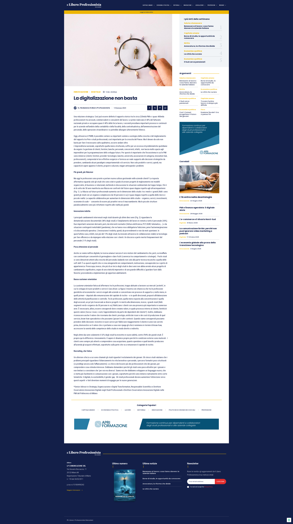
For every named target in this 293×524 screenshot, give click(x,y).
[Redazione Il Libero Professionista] (76, 107)
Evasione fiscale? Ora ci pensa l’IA (210, 113)
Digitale (96, 92)
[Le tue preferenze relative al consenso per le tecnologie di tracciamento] (289, 520)
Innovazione (81, 92)
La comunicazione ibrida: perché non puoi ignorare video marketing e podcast (198, 231)
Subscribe (220, 481)
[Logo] (90, 5)
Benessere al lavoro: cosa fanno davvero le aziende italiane (198, 27)
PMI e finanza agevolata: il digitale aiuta (196, 209)
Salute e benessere (193, 23)
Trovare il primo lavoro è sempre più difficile (209, 103)
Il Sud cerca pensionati (194, 62)
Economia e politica (193, 51)
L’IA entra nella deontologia (195, 197)
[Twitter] (154, 108)
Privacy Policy (208, 487)
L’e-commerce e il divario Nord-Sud (197, 219)
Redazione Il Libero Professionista (95, 108)
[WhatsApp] (165, 108)
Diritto (187, 43)
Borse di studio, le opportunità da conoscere (199, 37)
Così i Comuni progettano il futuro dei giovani (187, 114)
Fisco (203, 109)
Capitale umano (191, 33)
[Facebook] (149, 108)
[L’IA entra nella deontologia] (199, 179)
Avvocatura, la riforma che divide (199, 46)
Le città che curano (193, 54)
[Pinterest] (160, 108)
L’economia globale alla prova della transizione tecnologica (197, 244)
